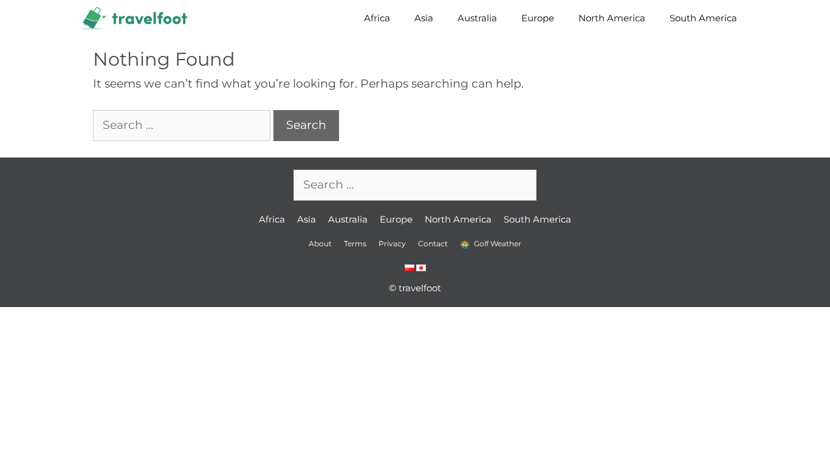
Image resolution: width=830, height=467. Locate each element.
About (320, 243)
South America (703, 18)
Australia (477, 18)
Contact (433, 243)
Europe (537, 18)
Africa (377, 18)
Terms (355, 243)
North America (611, 18)
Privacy (392, 243)
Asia (423, 18)
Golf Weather (496, 243)
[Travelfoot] (137, 18)
